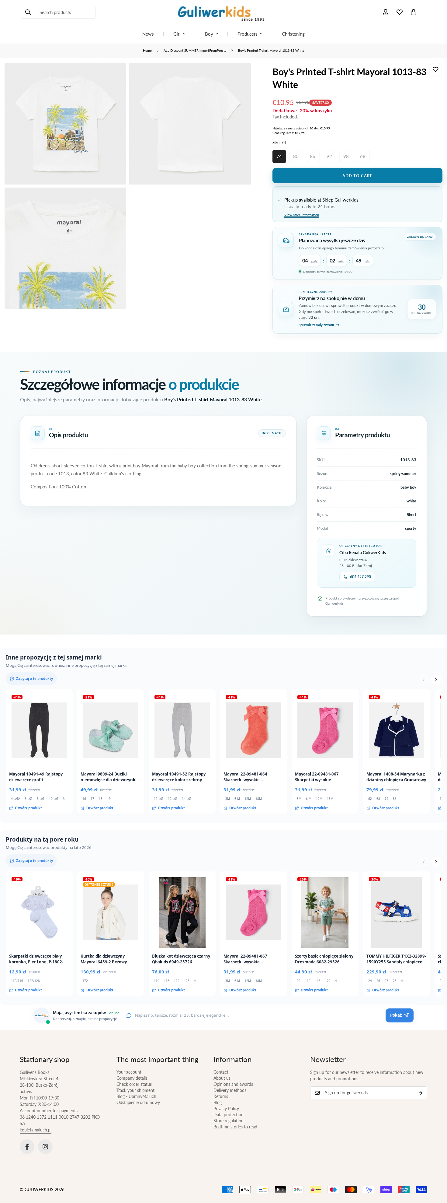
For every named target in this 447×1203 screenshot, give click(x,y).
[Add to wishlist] (435, 69)
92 (329, 156)
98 (346, 156)
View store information (301, 215)
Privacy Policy (226, 1108)
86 (312, 156)
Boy (209, 34)
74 (279, 156)
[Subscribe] (420, 1092)
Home (147, 50)
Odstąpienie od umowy (138, 1102)
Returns (220, 1096)
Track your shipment (135, 1090)
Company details (131, 1078)
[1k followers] (45, 1146)
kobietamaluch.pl (35, 1129)
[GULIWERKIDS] (223, 12)
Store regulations (229, 1120)
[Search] (28, 12)
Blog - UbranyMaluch (136, 1096)
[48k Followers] (27, 1146)
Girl (177, 34)
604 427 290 (360, 577)
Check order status (134, 1084)
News (148, 34)
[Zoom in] (115, 76)
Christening (293, 34)
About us (221, 1078)
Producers (247, 34)
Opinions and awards (233, 1084)
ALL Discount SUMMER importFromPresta (195, 50)
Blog (217, 1102)
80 (296, 156)
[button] (414, 12)
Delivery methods (229, 1090)
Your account (128, 1072)
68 (363, 156)
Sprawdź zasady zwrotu (316, 325)
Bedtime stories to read (235, 1126)
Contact (220, 1072)
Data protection (228, 1114)
